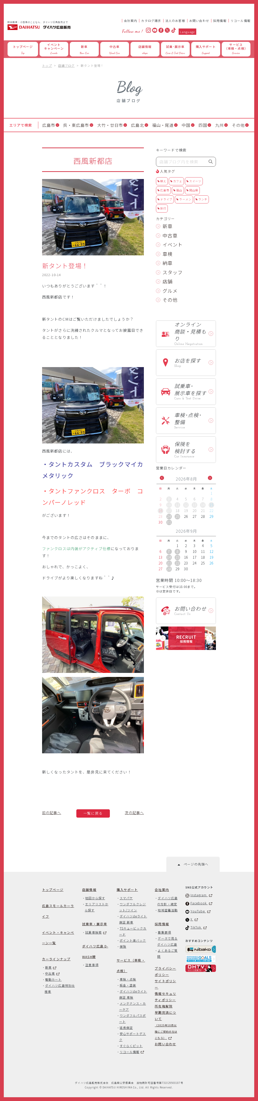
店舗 (168, 281)
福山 (179, 190)
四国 (203, 125)
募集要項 (164, 932)
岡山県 (193, 190)
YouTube (198, 911)
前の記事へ (51, 812)
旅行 (163, 208)
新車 (168, 226)
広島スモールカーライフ (58, 911)
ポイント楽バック (133, 940)
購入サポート (127, 889)
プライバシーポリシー (165, 971)
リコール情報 (240, 20)
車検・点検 (128, 979)
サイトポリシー (165, 984)
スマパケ (126, 898)
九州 (219, 125)
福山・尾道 (163, 125)
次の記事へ (134, 812)
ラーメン (185, 199)
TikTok (196, 927)
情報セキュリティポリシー (165, 996)
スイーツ (195, 181)
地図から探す (95, 898)
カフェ (177, 181)
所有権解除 (164, 1006)
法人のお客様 (175, 20)
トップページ (52, 889)
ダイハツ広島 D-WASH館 (95, 951)
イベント (173, 244)
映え (163, 181)
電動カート (53, 979)
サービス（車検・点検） (131, 965)
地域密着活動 (167, 910)
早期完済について (166, 1025)
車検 (168, 253)
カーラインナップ (56, 959)
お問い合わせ (199, 20)
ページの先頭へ (194, 864)
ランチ (202, 199)
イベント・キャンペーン (58, 937)
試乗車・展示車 (94, 923)
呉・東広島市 (76, 125)
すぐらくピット (131, 1046)
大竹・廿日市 (110, 125)
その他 (238, 125)
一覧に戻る (93, 813)
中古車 (170, 235)
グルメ (170, 290)
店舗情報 (89, 889)
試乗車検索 (93, 932)
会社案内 (130, 20)
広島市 (48, 125)
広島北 (137, 125)
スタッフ (173, 272)
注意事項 (91, 965)
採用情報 (220, 20)
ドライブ (166, 199)
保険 (123, 946)
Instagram (199, 895)
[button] (162, 478)
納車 (168, 262)
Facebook (199, 903)
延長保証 (126, 1027)
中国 (186, 125)
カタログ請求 (151, 20)
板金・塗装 (128, 985)
